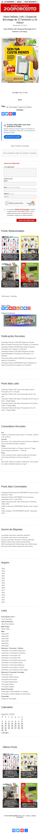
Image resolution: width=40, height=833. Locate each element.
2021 (3, 580)
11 (9, 723)
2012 (3, 602)
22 (22, 726)
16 (2, 726)
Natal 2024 (5, 634)
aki (7, 107)
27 (15, 728)
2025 (3, 571)
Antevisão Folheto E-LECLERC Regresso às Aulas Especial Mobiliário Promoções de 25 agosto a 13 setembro (17, 354)
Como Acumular (7, 619)
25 (9, 728)
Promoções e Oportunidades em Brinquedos (16, 694)
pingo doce (20, 546)
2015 (3, 595)
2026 (3, 568)
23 (2, 728)
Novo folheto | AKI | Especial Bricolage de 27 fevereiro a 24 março (20, 19)
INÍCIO (19, 2)
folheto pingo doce (22, 544)
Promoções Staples (8, 686)
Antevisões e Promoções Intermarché (14, 660)
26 (12, 728)
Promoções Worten (8, 684)
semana (24, 539)
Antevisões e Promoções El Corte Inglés (15, 670)
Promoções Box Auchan (9, 679)
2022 (3, 578)
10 (5, 723)
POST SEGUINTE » (31, 2)
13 (15, 723)
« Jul (3, 732)
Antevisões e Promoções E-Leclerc (13, 667)
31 (5, 730)
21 (19, 726)
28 (19, 728)
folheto (29, 107)
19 (12, 726)
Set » (7, 732)
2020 (3, 583)
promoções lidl (10, 544)
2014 (3, 597)
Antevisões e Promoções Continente (13, 653)
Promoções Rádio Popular (10, 677)
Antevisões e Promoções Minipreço (13, 665)
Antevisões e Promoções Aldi (11, 658)
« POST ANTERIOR (7, 2)
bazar (14, 542)
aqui (20, 92)
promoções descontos (14, 539)
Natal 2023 (5, 638)
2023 (3, 576)
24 (5, 728)
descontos (12, 535)
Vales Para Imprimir (8, 624)
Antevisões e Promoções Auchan (12, 662)
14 (19, 723)
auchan (30, 546)
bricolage (13, 107)
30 (2, 730)
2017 (3, 590)
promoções (5, 535)
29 (22, 728)
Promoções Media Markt (9, 682)
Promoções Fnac (7, 674)
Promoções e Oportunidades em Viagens (15, 691)
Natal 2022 (5, 641)
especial (22, 107)
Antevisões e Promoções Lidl (11, 655)
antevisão (20, 535)
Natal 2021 (5, 643)
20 (15, 726)
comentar (13, 296)
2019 (3, 585)
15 (22, 723)
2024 (3, 573)
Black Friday (6, 629)
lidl (4, 544)
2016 (3, 592)
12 (12, 723)
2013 (3, 600)
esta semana (13, 537)
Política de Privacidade (9, 699)
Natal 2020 (5, 646)
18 (9, 726)
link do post (5, 296)
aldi (26, 546)
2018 (3, 588)
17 (5, 726)
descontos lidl (20, 542)
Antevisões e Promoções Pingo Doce (14, 650)
